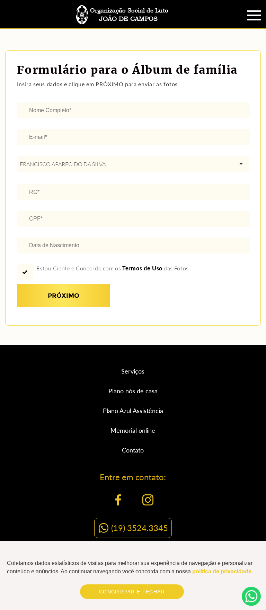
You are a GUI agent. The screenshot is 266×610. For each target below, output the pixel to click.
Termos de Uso (142, 268)
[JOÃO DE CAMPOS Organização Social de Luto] (128, 25)
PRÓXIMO (63, 295)
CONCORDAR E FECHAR (132, 591)
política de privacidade (221, 571)
